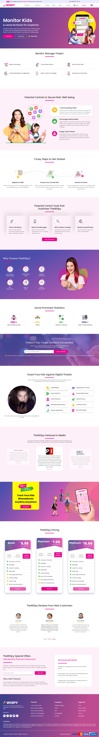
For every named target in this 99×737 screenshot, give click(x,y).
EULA (79, 705)
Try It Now (26, 507)
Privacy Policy (82, 708)
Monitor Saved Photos (85, 227)
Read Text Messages (39, 227)
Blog (54, 5)
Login (76, 5)
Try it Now (8, 36)
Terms (80, 713)
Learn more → (39, 1)
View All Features (49, 239)
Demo (68, 5)
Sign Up (84, 5)
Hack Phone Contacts (37, 710)
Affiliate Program (59, 705)
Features (37, 5)
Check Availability (61, 351)
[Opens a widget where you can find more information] (94, 734)
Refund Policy (82, 710)
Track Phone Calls (36, 705)
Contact (57, 716)
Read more (18, 467)
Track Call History (15, 227)
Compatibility (58, 713)
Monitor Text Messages (37, 713)
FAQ (56, 710)
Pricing (47, 5)
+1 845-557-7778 (75, 1)
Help (60, 5)
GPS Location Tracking (63, 227)
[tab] (71, 110)
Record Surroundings (37, 708)
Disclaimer (81, 716)
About (56, 708)
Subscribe (40, 673)
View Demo (21, 36)
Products (27, 5)
